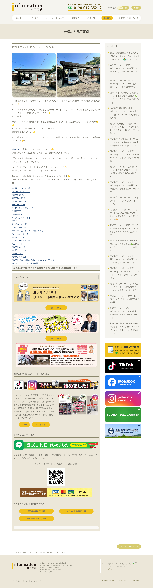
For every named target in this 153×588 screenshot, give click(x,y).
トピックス (33, 18)
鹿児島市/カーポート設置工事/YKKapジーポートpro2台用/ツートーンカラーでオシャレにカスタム (124, 273)
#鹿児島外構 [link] (17, 253)
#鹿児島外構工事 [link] (19, 257)
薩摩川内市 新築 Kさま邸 (36, 518)
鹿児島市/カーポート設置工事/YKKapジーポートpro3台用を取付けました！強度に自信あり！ (124, 83)
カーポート (112, 46)
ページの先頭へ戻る (130, 546)
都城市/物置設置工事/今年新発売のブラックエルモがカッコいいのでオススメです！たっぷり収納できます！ (124, 328)
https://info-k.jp (110, 569)
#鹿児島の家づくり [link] (20, 198)
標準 (120, 8)
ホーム (14, 552)
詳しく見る (56, 308)
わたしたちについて (55, 18)
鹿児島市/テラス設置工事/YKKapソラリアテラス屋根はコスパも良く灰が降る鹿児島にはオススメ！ (124, 142)
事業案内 (75, 18)
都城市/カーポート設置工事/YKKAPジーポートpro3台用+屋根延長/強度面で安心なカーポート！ (124, 313)
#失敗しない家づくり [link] (21, 191)
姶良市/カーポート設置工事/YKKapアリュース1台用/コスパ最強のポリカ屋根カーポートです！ (124, 70)
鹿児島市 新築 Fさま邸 (36, 511)
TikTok (24, 424)
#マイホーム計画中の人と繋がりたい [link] (28, 231)
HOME (18, 18)
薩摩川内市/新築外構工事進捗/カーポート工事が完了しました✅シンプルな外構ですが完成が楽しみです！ (124, 97)
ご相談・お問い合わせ (128, 18)
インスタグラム (40, 424)
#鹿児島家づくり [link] (19, 195)
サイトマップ (35, 581)
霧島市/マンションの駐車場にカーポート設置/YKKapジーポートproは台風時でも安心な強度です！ (124, 171)
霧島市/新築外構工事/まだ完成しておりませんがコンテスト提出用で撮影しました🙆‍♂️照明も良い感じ (124, 56)
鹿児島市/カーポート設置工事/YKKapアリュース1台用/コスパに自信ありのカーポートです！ (124, 259)
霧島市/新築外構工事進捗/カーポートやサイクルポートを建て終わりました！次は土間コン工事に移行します (124, 128)
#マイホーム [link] (17, 221)
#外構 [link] (27, 240)
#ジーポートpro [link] (19, 201)
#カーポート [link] (17, 244)
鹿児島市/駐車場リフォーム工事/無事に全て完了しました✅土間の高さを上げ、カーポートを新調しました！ (124, 245)
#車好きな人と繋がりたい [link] (23, 208)
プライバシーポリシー (20, 581)
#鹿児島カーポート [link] (20, 247)
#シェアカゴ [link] (48, 260)
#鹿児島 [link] (15, 260)
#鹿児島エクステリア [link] (21, 250)
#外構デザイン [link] (18, 214)
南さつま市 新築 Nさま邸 (76, 511)
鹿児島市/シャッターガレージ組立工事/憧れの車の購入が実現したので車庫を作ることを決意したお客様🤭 (124, 214)
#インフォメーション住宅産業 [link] (25, 263)
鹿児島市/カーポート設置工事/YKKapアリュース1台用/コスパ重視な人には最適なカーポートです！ (124, 187)
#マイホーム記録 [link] (19, 227)
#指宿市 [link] (15, 149)
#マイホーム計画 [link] (19, 224)
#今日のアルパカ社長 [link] (21, 188)
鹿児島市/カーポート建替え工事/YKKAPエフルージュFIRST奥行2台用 (124, 299)
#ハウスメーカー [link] (19, 237)
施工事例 (107, 18)
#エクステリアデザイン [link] (22, 218)
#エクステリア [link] (18, 240)
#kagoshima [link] (24, 260)
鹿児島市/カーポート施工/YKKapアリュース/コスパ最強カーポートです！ (124, 200)
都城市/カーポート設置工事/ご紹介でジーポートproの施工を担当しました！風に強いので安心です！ (124, 230)
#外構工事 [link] (16, 211)
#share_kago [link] (37, 260)
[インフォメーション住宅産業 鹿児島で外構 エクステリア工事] (27, 7)
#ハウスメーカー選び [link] (21, 234)
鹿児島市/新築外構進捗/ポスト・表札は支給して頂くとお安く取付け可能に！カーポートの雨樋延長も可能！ (124, 113)
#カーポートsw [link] (18, 204)
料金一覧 (91, 18)
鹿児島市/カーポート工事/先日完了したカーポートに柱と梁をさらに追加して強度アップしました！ (124, 286)
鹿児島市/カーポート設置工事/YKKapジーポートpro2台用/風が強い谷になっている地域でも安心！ (124, 156)
